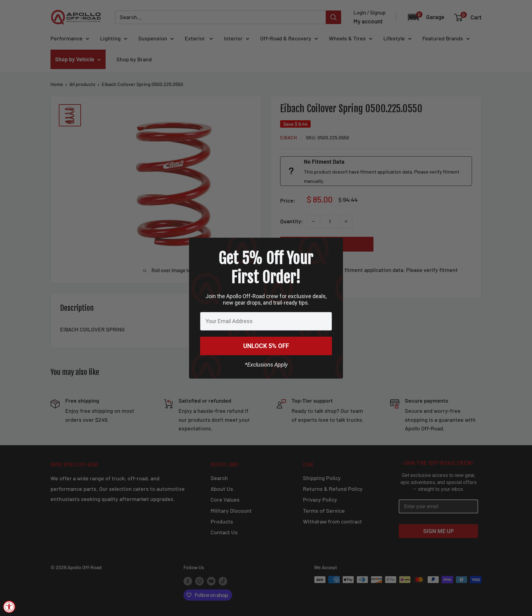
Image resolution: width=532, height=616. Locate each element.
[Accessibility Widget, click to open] (9, 607)
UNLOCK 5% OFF (266, 346)
